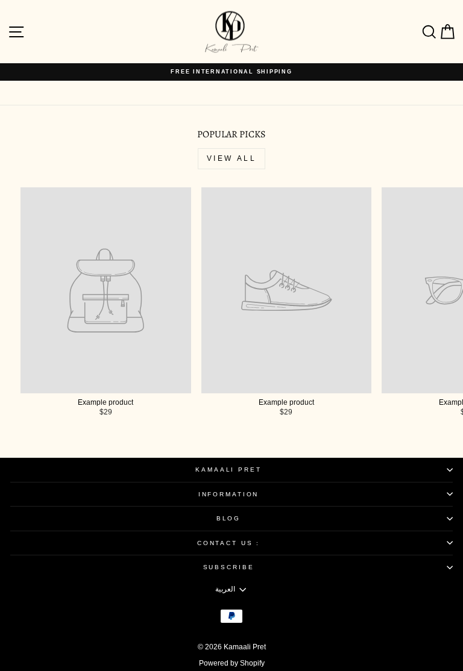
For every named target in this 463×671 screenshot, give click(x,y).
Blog (228, 518)
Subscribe (228, 567)
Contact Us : (228, 543)
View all (232, 158)
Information (228, 494)
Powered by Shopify (232, 663)
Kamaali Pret (228, 469)
